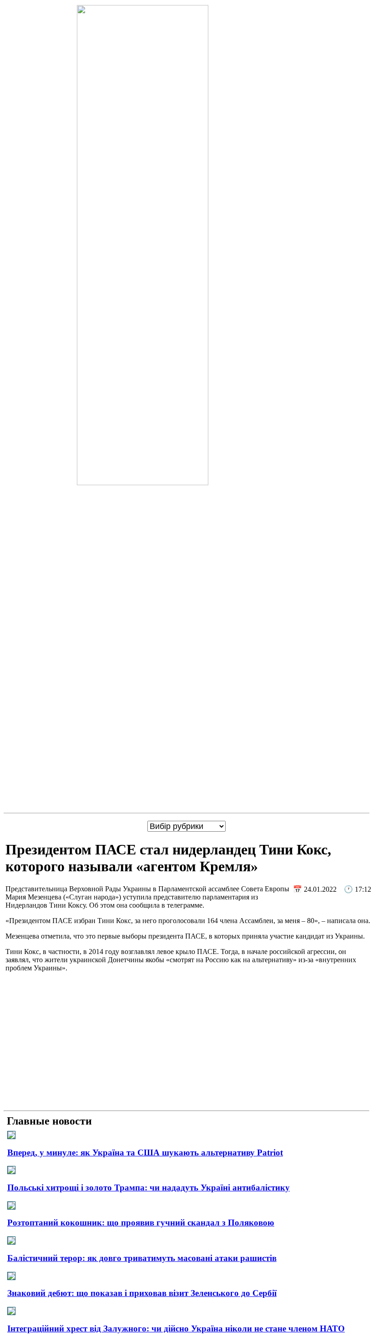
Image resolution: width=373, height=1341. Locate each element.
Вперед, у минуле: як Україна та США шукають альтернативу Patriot (145, 1152)
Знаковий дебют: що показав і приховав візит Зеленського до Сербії (142, 1293)
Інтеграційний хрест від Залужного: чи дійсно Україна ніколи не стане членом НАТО (176, 1328)
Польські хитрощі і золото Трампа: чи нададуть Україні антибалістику (148, 1187)
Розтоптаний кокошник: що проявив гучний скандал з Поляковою (140, 1222)
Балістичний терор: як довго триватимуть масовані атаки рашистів (142, 1258)
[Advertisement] (186, 1043)
